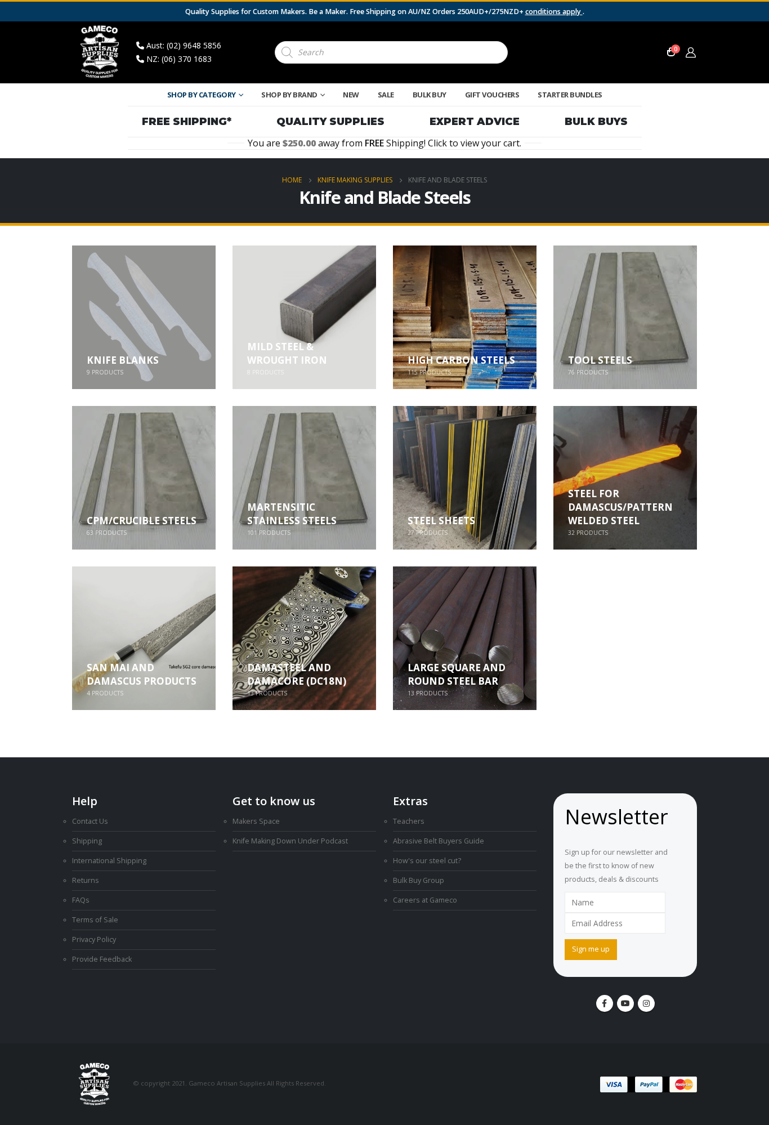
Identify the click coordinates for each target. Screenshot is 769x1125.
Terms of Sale (95, 920)
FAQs (81, 900)
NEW (351, 95)
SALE (386, 95)
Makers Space (256, 821)
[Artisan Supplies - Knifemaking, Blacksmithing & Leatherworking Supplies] (100, 52)
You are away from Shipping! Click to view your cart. (384, 143)
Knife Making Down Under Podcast (290, 841)
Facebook (604, 1003)
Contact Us (90, 821)
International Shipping (109, 860)
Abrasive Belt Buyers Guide (438, 841)
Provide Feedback (102, 959)
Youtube (625, 1003)
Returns (85, 880)
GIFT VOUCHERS (492, 95)
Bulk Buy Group (418, 880)
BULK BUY (429, 95)
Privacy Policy (94, 939)
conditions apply (554, 11)
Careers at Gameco (425, 900)
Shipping (87, 841)
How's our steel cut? (427, 860)
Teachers (408, 821)
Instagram (646, 1003)
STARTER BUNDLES (570, 95)
